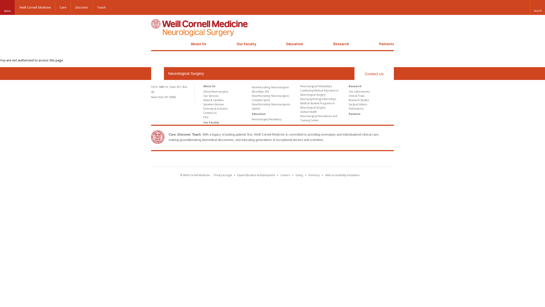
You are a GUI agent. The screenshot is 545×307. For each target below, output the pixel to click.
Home (155, 43)
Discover (81, 7)
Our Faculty (246, 44)
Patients (386, 44)
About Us (198, 44)
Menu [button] (7, 11)
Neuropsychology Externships (318, 99)
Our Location (157, 73)
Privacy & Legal (223, 175)
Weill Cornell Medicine (35, 7)
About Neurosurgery (215, 91)
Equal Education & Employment (256, 175)
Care (63, 7)
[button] (537, 7)
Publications (356, 108)
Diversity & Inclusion (215, 108)
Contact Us (374, 74)
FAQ (205, 117)
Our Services (210, 96)
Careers (285, 175)
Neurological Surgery (186, 73)
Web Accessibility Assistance (342, 175)
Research (341, 44)
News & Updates (213, 100)
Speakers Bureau (213, 104)
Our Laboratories (359, 91)
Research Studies (359, 100)
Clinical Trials (356, 96)
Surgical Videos (358, 104)
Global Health (308, 112)
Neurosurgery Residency (266, 119)
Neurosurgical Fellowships (316, 86)
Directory (314, 175)
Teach (101, 7)
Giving (299, 175)
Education (294, 44)
